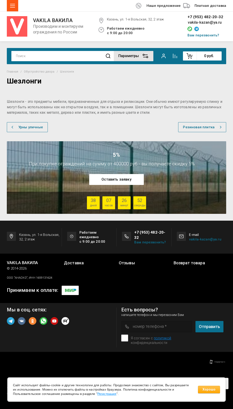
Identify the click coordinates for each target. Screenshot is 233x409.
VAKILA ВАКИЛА (53, 20)
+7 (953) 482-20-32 (205, 17)
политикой (162, 338)
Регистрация (106, 394)
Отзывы (127, 263)
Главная (12, 71)
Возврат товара (189, 263)
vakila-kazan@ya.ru (205, 22)
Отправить (209, 326)
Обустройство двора (39, 71)
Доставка (74, 263)
